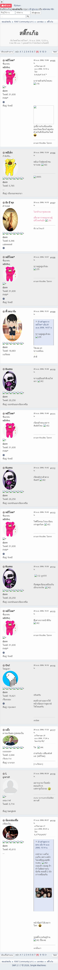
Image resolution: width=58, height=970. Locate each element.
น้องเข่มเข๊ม (11, 820)
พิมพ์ (55, 52)
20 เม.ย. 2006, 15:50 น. (41, 567)
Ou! (7, 665)
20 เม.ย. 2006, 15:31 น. (41, 312)
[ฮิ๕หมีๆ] (4, 102)
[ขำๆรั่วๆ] (4, 248)
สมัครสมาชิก (48, 9)
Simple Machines (38, 965)
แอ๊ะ (7, 729)
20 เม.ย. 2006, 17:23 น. (41, 731)
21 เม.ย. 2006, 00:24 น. (41, 774)
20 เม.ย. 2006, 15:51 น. (41, 612)
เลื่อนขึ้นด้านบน (7, 955)
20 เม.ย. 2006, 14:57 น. (41, 258)
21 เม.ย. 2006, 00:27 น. (41, 821)
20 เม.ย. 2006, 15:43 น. (41, 513)
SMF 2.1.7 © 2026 (20, 965)
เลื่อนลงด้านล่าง (7, 52)
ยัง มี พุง (9, 202)
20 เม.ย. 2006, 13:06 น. (41, 61)
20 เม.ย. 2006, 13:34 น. (41, 153)
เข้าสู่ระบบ (33, 9)
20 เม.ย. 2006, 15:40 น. (41, 414)
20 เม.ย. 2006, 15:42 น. (41, 469)
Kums (9, 369)
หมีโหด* (10, 60)
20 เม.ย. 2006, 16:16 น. (41, 666)
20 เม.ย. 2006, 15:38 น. (41, 370)
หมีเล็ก (9, 152)
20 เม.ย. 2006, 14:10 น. (41, 203)
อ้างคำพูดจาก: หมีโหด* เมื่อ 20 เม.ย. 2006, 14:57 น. (43, 324)
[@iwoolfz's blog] (4, 703)
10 (43, 51)
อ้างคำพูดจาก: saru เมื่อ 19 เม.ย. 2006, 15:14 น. (42, 844)
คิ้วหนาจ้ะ (10, 311)
